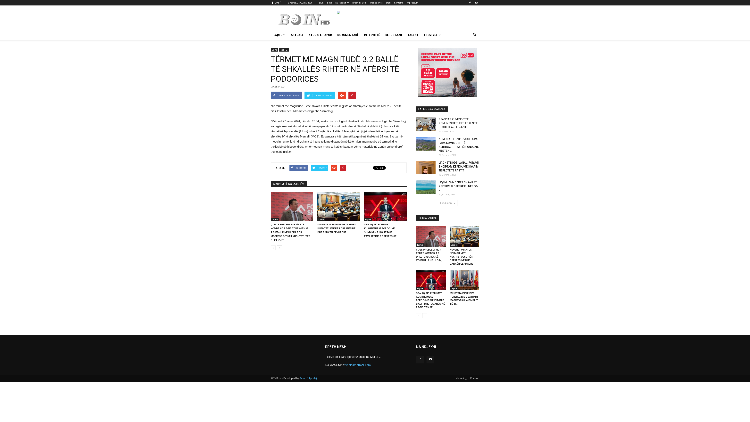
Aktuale (297, 35)
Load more (446, 203)
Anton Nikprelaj (308, 378)
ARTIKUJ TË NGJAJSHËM (288, 184)
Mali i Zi (284, 49)
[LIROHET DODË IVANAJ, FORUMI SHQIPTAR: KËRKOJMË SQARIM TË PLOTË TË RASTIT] (426, 167)
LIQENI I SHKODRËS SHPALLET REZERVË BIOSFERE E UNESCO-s (458, 186)
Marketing (340, 2)
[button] (474, 35)
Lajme (277, 35)
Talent (413, 35)
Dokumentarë (348, 35)
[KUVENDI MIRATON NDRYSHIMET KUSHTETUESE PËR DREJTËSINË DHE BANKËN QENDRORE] (338, 206)
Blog (329, 2)
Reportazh (393, 35)
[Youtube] (476, 2)
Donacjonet (376, 2)
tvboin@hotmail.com (358, 365)
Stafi (388, 2)
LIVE (321, 2)
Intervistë (372, 35)
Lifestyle (431, 35)
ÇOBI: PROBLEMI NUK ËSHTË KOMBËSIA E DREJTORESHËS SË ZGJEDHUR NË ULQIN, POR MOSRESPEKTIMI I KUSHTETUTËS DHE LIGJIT (290, 232)
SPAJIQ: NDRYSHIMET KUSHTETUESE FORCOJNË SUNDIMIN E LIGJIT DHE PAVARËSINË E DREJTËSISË (430, 300)
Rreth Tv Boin (359, 2)
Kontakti (398, 2)
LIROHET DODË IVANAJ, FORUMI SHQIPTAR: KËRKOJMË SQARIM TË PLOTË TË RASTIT (459, 166)
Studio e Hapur (320, 35)
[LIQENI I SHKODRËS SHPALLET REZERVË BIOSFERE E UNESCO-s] (426, 187)
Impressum (412, 2)
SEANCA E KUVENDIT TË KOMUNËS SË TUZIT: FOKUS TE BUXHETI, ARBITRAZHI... (458, 123)
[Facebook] (470, 2)
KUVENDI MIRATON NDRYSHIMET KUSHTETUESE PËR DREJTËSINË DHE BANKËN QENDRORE (336, 228)
